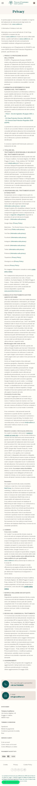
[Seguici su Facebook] (12, 769)
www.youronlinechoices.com (13, 291)
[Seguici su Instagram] (15, 769)
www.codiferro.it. (17, 24)
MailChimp (7, 488)
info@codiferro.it (13, 163)
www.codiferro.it (11, 36)
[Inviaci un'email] (18, 769)
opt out (23, 206)
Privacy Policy (17, 223)
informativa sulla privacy (16, 249)
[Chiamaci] (21, 769)
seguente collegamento (18, 215)
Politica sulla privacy (18, 229)
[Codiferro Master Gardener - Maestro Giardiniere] (18, 3)
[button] (2, 3)
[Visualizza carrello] (34, 3)
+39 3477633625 (17, 685)
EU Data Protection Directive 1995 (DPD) (18, 118)
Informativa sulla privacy (12, 206)
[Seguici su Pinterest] (24, 769)
